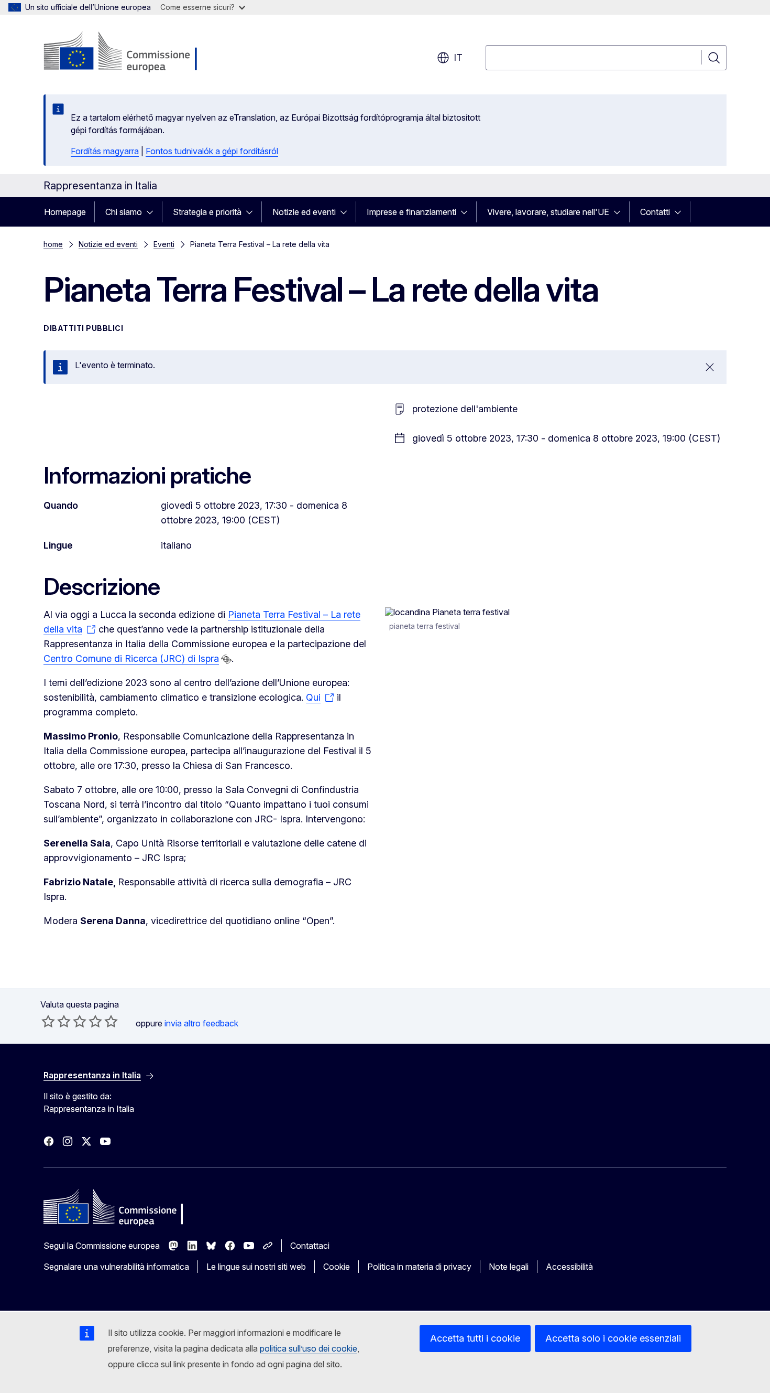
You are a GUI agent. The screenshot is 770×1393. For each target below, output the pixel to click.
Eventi (163, 244)
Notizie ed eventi (304, 212)
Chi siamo (123, 212)
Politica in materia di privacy (419, 1266)
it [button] (458, 57)
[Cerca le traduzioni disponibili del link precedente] (226, 659)
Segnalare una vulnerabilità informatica (116, 1266)
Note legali (509, 1266)
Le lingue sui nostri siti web (256, 1266)
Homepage (65, 212)
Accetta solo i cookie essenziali (613, 1338)
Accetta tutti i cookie (475, 1338)
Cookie (336, 1266)
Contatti (655, 212)
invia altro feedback (201, 1023)
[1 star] (48, 1021)
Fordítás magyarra (105, 151)
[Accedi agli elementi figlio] (153, 212)
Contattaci (309, 1245)
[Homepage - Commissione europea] (127, 52)
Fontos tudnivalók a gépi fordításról (212, 151)
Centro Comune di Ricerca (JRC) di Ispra (131, 658)
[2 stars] (56, 1021)
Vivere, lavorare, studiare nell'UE (548, 212)
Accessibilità (569, 1266)
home (53, 244)
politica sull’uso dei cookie (308, 1348)
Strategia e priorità (207, 212)
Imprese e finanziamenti (411, 212)
